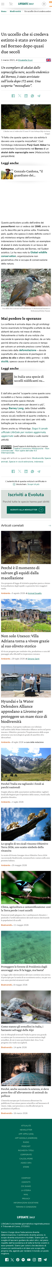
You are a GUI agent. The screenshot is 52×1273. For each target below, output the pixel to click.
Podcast (26, 1146)
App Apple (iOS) (26, 1134)
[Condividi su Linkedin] (26, 95)
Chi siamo (26, 1186)
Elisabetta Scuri (25, 60)
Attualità (26, 1125)
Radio (26, 1142)
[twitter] (12, 1259)
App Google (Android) (26, 1138)
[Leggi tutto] (49, 525)
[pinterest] (17, 1259)
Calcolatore (26, 1158)
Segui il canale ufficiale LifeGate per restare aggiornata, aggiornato (24, 432)
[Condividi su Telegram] (38, 95)
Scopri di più (33, 484)
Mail (26, 1194)
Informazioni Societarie (26, 1203)
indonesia (38, 461)
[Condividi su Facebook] (13, 95)
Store (14, 4)
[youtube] (28, 1259)
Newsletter (26, 1130)
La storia (26, 1190)
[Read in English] (48, 60)
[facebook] (6, 1259)
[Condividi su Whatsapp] (32, 95)
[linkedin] (39, 1259)
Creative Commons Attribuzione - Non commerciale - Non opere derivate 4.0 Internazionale (25, 450)
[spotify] (23, 1259)
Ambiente (5, 593)
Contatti (26, 1182)
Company (26, 1178)
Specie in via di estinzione (21, 461)
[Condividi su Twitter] (19, 95)
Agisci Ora (26, 1163)
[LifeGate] (26, 3)
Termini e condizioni (26, 1207)
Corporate (26, 1154)
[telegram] (45, 1259)
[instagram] (34, 1259)
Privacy (26, 1198)
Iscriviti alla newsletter (23, 510)
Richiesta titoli (26, 1150)
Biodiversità (37, 458)
